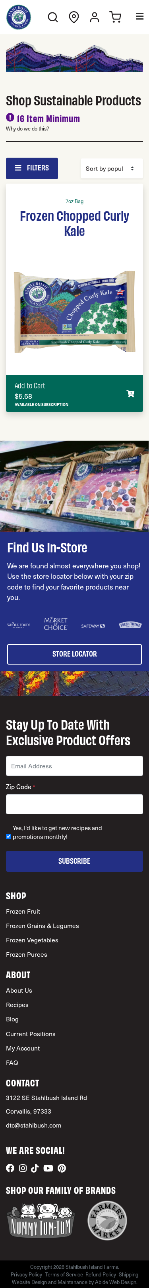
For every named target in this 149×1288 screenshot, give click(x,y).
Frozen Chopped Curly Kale (74, 222)
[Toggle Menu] (134, 17)
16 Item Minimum (48, 118)
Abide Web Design (115, 1282)
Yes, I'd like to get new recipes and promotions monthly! (57, 832)
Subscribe (74, 860)
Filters (37, 167)
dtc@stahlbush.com (33, 1125)
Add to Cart (30, 385)
